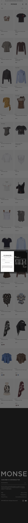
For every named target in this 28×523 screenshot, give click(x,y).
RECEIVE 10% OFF (7, 262)
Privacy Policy (11, 267)
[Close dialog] (26, 251)
